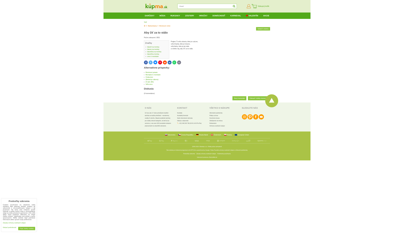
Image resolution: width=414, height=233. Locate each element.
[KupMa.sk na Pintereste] (250, 119)
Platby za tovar (213, 115)
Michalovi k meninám (153, 75)
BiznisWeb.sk (213, 157)
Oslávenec (149, 77)
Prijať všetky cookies (27, 228)
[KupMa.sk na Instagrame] (244, 119)
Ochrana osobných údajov (217, 126)
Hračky (203, 16)
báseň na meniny (153, 47)
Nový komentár (239, 98)
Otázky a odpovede (182, 120)
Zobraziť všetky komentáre (259, 98)
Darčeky (149, 16)
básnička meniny (153, 54)
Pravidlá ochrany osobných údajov (224, 150)
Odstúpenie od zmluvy (216, 120)
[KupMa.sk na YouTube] (261, 119)
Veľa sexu (149, 84)
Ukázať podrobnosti (9, 227)
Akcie (266, 16)
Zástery (189, 16)
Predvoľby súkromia (189, 153)
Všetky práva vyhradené (215, 146)
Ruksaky (175, 16)
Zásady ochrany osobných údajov (206, 153)
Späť (145, 22)
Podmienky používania (224, 153)
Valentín (253, 16)
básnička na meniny (154, 52)
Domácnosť (218, 16)
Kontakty (179, 113)
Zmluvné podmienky (241, 150)
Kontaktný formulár (182, 115)
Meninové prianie (152, 72)
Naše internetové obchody (185, 118)
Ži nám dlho (150, 82)
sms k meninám (153, 56)
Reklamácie (212, 123)
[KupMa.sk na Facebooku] (255, 119)
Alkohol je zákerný (152, 79)
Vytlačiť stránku (263, 29)
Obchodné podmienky (215, 113)
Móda (162, 16)
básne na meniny (153, 49)
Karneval (235, 16)
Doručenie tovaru (214, 118)
